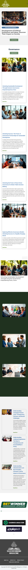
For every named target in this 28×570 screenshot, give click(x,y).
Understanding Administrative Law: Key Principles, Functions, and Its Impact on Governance (19, 469)
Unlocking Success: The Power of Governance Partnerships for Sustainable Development (14, 135)
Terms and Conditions (14, 562)
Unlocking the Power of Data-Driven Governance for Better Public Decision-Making (13, 184)
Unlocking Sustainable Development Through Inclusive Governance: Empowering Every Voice (12, 87)
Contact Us (12, 560)
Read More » (5, 101)
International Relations (10, 27)
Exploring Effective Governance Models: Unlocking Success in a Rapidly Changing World (14, 233)
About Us (6, 560)
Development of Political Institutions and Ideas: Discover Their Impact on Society (14, 32)
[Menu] (27, 3)
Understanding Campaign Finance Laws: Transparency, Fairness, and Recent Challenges (19, 414)
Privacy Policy (20, 560)
